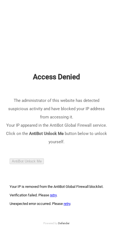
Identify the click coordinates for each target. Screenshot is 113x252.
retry (53, 195)
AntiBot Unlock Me (27, 161)
